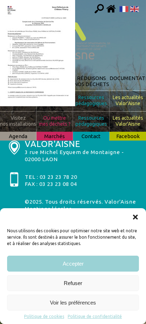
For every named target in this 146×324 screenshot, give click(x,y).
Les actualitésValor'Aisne (128, 100)
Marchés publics (54, 137)
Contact (91, 136)
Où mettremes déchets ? (55, 100)
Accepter (73, 264)
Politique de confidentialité (95, 316)
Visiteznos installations (18, 100)
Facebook (128, 136)
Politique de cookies (44, 316)
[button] (135, 217)
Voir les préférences (73, 303)
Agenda (18, 136)
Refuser (73, 283)
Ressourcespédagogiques (91, 100)
